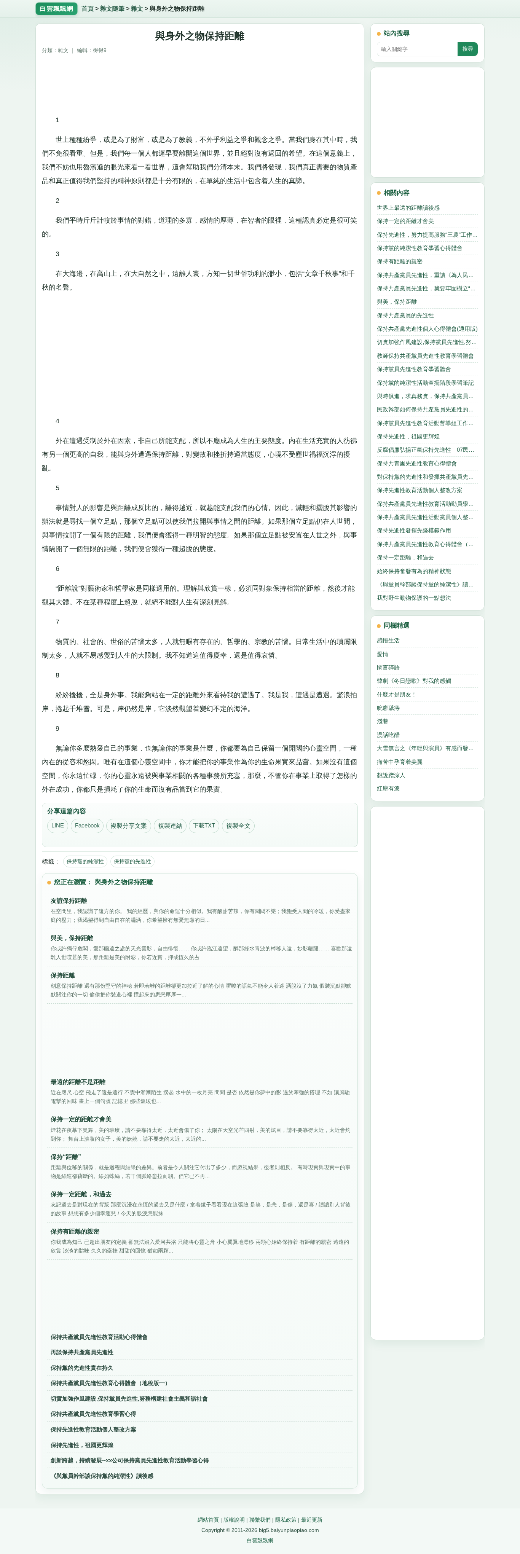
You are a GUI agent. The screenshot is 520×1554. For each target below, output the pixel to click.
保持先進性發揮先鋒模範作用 (414, 530)
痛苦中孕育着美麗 (400, 762)
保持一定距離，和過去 (405, 557)
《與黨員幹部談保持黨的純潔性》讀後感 (102, 1476)
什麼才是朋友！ (397, 694)
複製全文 (238, 825)
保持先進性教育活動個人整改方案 (93, 1429)
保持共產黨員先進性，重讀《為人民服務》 (427, 275)
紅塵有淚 (388, 788)
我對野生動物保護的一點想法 (414, 598)
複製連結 (170, 825)
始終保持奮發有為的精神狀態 (414, 571)
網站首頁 (208, 1520)
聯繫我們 (260, 1520)
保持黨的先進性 (132, 861)
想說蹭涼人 (391, 775)
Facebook (87, 825)
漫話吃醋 (388, 735)
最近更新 (311, 1520)
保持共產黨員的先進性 (405, 315)
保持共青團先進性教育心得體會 (417, 463)
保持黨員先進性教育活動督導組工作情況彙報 (427, 423)
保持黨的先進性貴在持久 (82, 1367)
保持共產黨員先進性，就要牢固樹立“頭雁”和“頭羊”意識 (427, 288)
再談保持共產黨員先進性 (82, 1352)
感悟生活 (388, 640)
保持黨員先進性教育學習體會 (414, 369)
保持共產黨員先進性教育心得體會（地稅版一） (111, 1383)
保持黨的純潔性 (85, 861)
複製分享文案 (128, 825)
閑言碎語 (388, 667)
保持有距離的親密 (400, 261)
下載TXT (204, 825)
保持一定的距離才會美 (405, 221)
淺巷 (382, 721)
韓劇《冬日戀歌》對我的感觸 (414, 680)
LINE (57, 825)
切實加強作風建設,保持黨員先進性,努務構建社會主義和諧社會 (129, 1398)
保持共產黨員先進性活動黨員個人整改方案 (427, 517)
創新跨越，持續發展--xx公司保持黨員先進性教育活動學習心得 (130, 1460)
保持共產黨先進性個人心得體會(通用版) (427, 328)
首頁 (87, 8)
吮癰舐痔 (388, 707)
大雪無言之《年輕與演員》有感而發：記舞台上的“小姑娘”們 (427, 748)
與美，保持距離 (397, 301)
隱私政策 (286, 1520)
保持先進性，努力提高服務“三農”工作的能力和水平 (427, 234)
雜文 (137, 8)
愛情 (382, 654)
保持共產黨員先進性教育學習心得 (93, 1414)
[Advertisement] (200, 87)
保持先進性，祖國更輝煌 (82, 1445)
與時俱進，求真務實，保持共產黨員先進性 (427, 396)
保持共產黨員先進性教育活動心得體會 (99, 1337)
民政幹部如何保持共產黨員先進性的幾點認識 (427, 409)
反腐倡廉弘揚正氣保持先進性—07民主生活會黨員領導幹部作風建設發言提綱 (427, 449)
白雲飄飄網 (260, 1540)
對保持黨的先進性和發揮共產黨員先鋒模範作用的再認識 (427, 476)
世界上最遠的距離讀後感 (408, 207)
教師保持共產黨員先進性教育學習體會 (425, 355)
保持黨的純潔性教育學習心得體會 (420, 248)
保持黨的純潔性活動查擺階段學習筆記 (425, 382)
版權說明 (234, 1520)
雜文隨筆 (112, 8)
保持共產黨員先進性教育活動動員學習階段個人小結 (427, 503)
